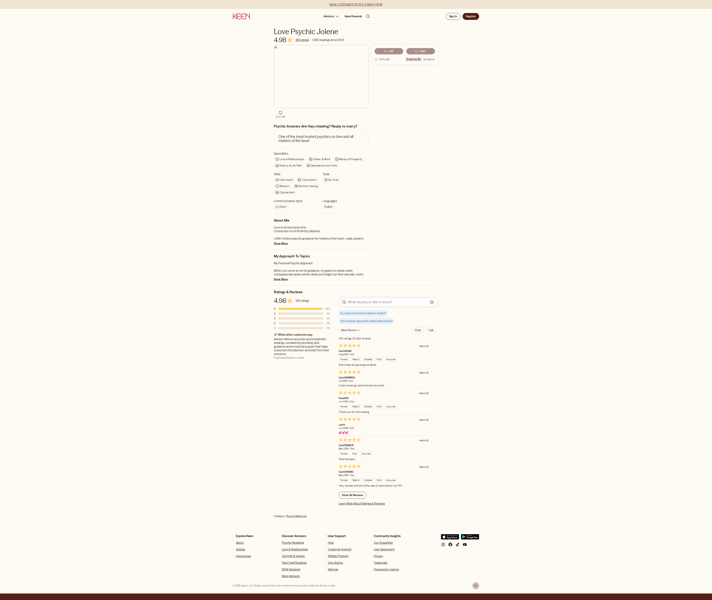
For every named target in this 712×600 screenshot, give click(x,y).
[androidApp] (470, 538)
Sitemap (333, 569)
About (240, 543)
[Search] (368, 16)
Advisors (329, 16)
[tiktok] (457, 546)
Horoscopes (243, 556)
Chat (423, 51)
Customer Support (339, 549)
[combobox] (351, 330)
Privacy (378, 556)
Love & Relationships (295, 549)
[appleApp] (450, 538)
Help (331, 543)
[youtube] (465, 546)
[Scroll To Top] (475, 585)
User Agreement (384, 549)
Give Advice (335, 563)
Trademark (380, 563)
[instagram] (443, 546)
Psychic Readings (293, 543)
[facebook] (450, 546)
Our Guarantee (383, 543)
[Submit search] (432, 302)
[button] (418, 330)
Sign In (453, 16)
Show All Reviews (352, 495)
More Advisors (291, 576)
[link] (302, 40)
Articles (240, 549)
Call (391, 51)
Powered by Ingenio (386, 569)
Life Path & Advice (293, 556)
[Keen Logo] (241, 16)
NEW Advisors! (291, 569)
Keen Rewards (353, 16)
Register (471, 16)
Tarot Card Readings (294, 563)
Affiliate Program (338, 556)
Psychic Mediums (296, 516)
